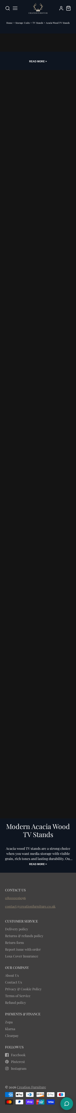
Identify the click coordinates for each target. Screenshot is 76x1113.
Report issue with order (23, 949)
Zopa (9, 1022)
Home (9, 22)
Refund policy (15, 1002)
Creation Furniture (31, 1087)
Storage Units (22, 22)
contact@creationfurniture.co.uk (30, 906)
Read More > (38, 61)
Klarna (10, 1029)
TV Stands (38, 22)
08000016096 (15, 898)
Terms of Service (17, 995)
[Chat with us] (66, 1103)
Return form (14, 942)
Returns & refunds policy (24, 936)
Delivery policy (16, 929)
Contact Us (13, 982)
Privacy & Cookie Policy (23, 989)
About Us (12, 975)
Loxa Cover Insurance (21, 956)
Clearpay (12, 1035)
